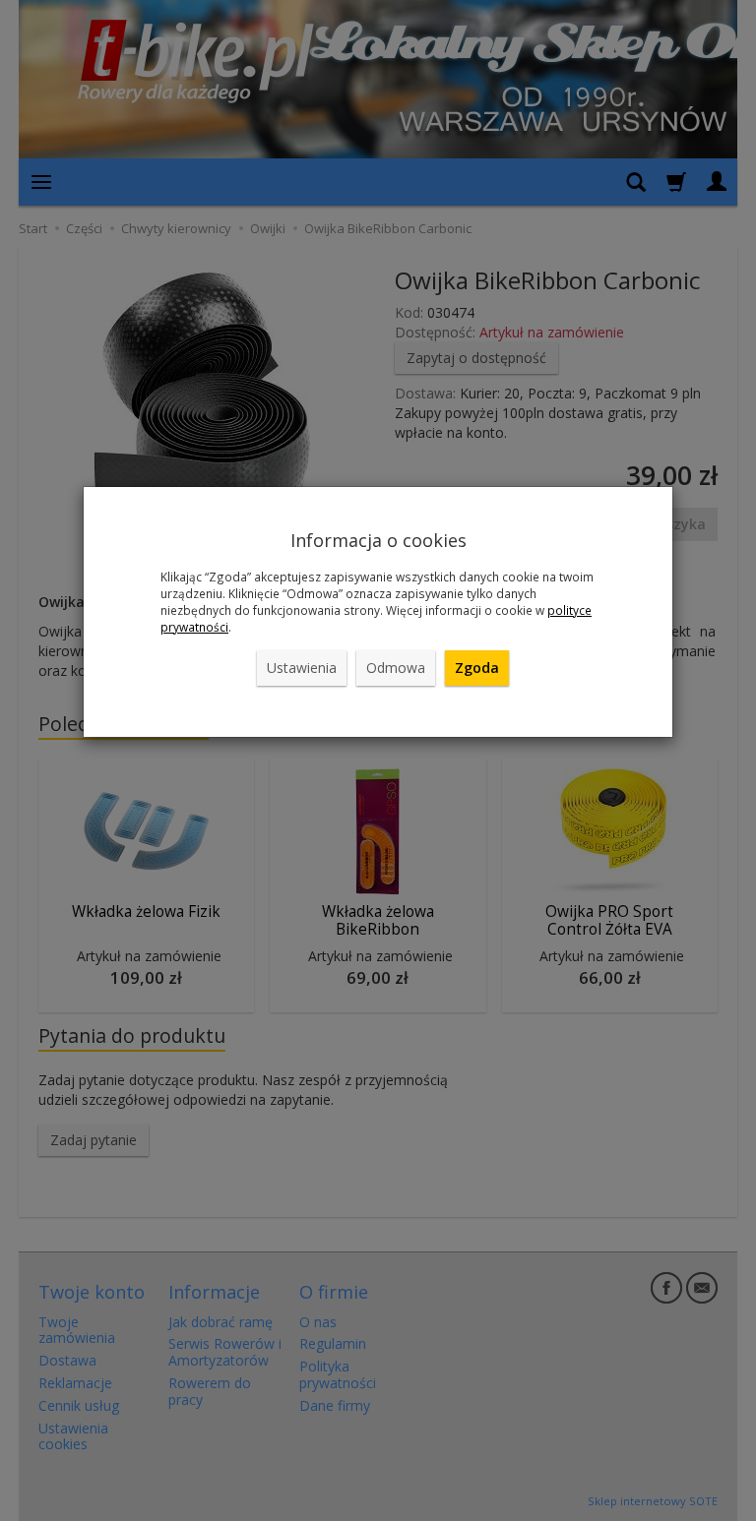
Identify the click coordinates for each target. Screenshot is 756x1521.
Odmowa (395, 667)
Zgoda (477, 667)
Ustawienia (302, 667)
